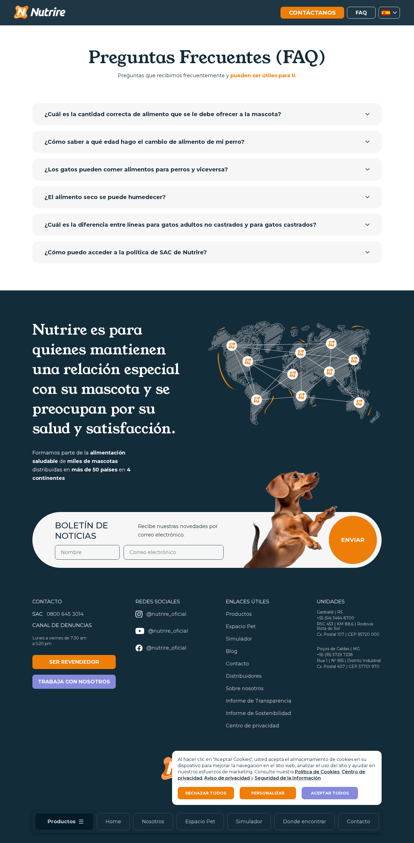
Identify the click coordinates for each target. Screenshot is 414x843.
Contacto (358, 821)
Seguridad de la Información (288, 778)
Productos (239, 614)
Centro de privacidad (252, 726)
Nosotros (153, 821)
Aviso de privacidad (227, 778)
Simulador (249, 821)
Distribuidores (244, 676)
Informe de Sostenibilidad (258, 713)
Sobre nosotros (245, 688)
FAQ (361, 13)
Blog (231, 651)
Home (113, 821)
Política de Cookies (317, 771)
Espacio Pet (200, 821)
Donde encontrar (304, 821)
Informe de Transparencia (258, 701)
